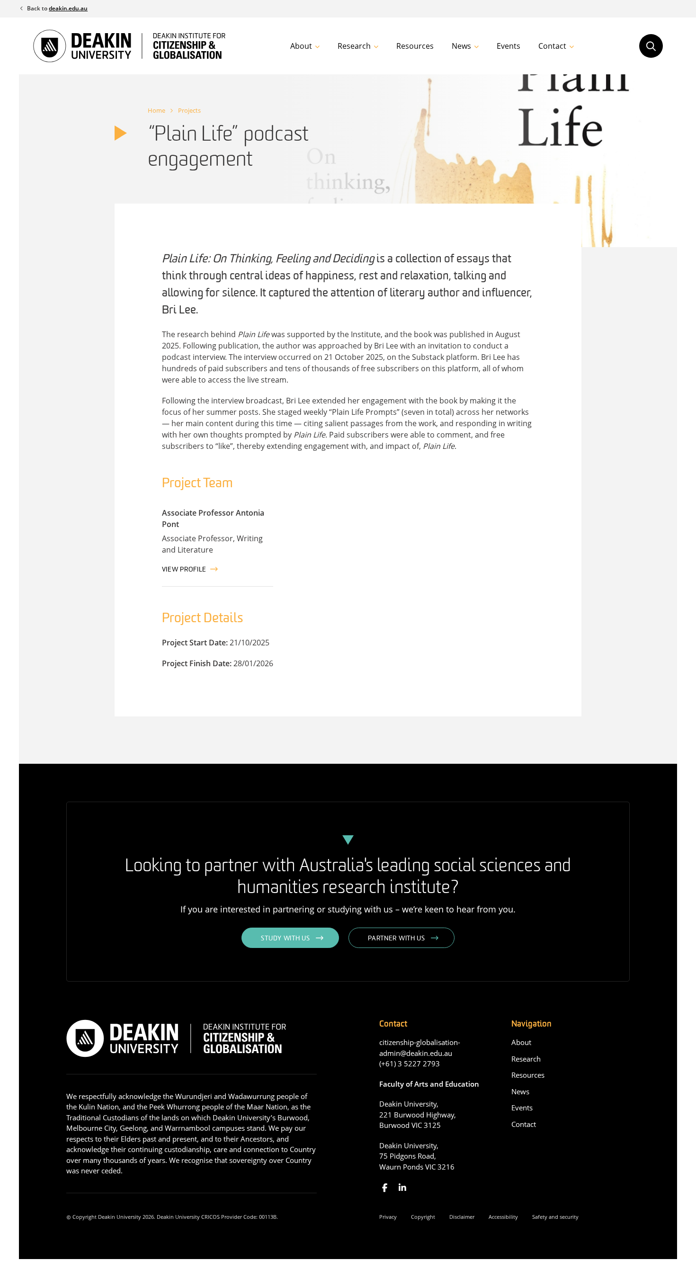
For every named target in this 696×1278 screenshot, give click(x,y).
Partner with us (396, 938)
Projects (189, 110)
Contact (552, 46)
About (301, 46)
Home (156, 110)
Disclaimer (461, 1216)
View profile (184, 569)
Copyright (423, 1216)
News (461, 46)
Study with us (285, 938)
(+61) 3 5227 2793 (409, 1063)
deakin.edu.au (68, 8)
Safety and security (555, 1216)
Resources (415, 46)
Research (354, 46)
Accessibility (503, 1216)
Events (508, 46)
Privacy (388, 1216)
